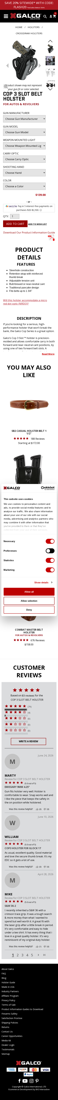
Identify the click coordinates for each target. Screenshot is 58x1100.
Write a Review (28, 741)
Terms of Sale (9, 1004)
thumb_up (37, 809)
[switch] (50, 550)
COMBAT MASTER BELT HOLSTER (29, 632)
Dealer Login (8, 1044)
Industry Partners (10, 991)
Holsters (34, 27)
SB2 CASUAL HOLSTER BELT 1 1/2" (29, 432)
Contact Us (7, 1031)
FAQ (4, 973)
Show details (41, 582)
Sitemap (6, 1053)
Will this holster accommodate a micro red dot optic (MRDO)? (25, 302)
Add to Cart (15, 224)
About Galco (8, 969)
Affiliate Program (10, 995)
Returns (5, 1027)
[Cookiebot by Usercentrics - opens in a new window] (41, 488)
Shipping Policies (10, 1022)
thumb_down (44, 809)
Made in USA (8, 986)
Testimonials (8, 1049)
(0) (29, 718)
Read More (48, 353)
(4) (29, 712)
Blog (4, 977)
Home (18, 27)
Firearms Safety (9, 1013)
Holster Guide (8, 982)
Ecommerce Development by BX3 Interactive (29, 1089)
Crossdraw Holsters (29, 33)
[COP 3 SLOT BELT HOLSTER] (23, 61)
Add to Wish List (37, 224)
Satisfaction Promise (12, 1018)
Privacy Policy (8, 1000)
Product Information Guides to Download (22, 1009)
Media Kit (6, 1040)
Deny (29, 609)
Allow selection (29, 600)
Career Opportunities (12, 1036)
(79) (30, 706)
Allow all (29, 591)
